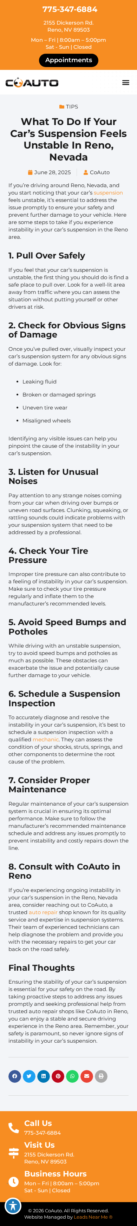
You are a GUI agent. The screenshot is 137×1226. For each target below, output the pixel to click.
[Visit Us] (13, 1153)
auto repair (43, 912)
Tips (72, 106)
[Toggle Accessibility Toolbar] (13, 1206)
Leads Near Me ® (93, 1217)
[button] (125, 82)
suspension (108, 192)
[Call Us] (13, 1128)
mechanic (46, 739)
